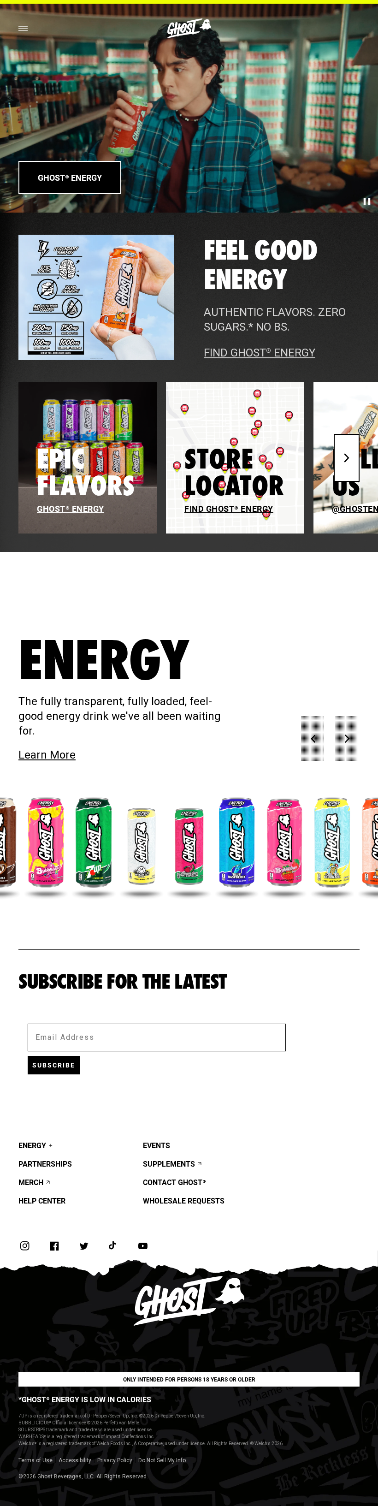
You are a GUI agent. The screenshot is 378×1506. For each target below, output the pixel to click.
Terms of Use (35, 1460)
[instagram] (25, 1246)
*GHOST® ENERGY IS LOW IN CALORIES (84, 1399)
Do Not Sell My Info (162, 1460)
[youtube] (143, 1246)
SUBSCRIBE (53, 1065)
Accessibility (75, 1460)
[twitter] (84, 1246)
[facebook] (54, 1246)
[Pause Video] (367, 201)
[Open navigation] (23, 28)
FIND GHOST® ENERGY (259, 352)
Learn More (93, 754)
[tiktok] (113, 1246)
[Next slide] (347, 458)
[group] (46, 846)
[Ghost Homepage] (189, 28)
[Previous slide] (313, 738)
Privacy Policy (114, 1460)
